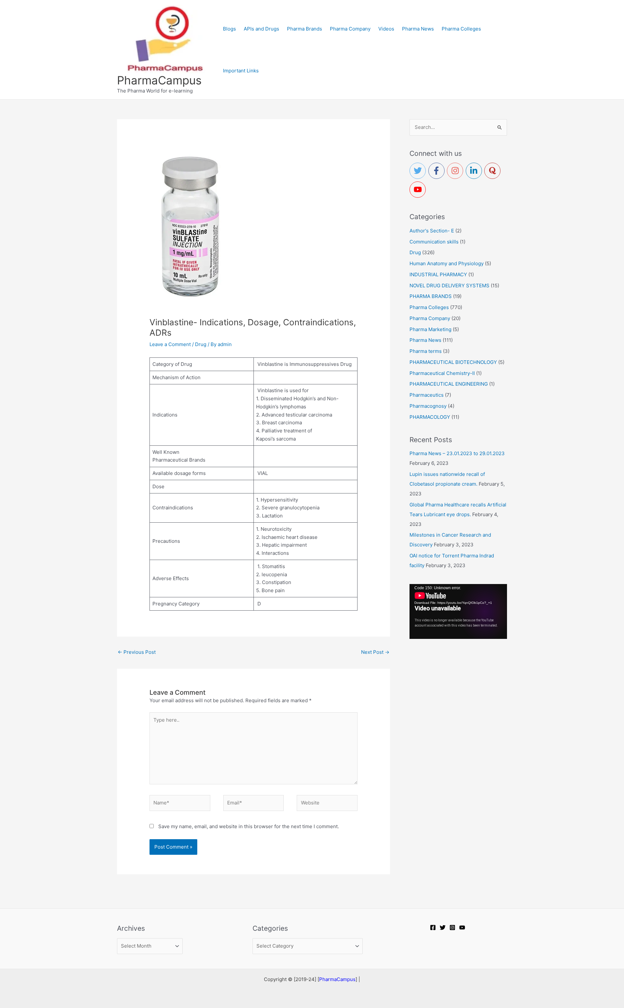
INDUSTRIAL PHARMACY (438, 274)
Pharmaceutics (427, 395)
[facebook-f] (437, 171)
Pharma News (425, 340)
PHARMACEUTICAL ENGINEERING (449, 384)
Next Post (375, 652)
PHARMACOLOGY (430, 417)
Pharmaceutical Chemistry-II (442, 373)
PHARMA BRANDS (431, 296)
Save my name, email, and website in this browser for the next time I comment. (248, 826)
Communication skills (434, 242)
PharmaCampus (159, 80)
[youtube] (419, 189)
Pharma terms (426, 351)
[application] (458, 611)
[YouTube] (462, 927)
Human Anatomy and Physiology (447, 263)
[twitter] (419, 171)
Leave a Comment (170, 344)
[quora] (493, 171)
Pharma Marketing (430, 329)
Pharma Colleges (429, 307)
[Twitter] (443, 927)
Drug (200, 344)
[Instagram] (452, 927)
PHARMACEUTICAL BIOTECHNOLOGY (453, 362)
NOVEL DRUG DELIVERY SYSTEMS (449, 285)
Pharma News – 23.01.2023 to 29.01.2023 (457, 453)
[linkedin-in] (475, 171)
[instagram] (456, 171)
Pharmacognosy (428, 406)
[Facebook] (433, 927)
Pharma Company (430, 318)
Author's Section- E (432, 231)
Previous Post (137, 652)
